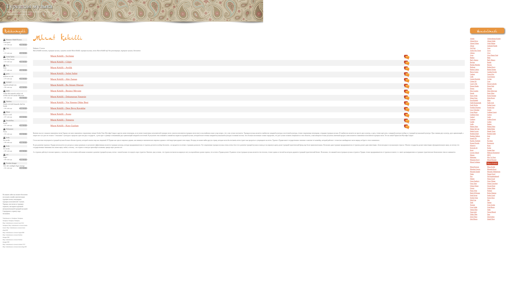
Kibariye (472, 145)
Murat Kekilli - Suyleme (62, 56)
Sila (488, 200)
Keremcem (490, 143)
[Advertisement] (471, 9)
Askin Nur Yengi (475, 50)
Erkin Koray (491, 98)
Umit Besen (491, 207)
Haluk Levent (474, 131)
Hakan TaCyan (474, 129)
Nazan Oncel (491, 174)
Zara (488, 214)
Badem (472, 58)
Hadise (489, 124)
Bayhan (472, 62)
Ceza (488, 81)
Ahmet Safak (491, 41)
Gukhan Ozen (474, 115)
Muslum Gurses (475, 169)
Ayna (471, 55)
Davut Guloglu (492, 84)
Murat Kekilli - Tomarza (62, 119)
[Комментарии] (406, 57)
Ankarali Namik (492, 46)
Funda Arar (490, 107)
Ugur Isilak (473, 207)
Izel (488, 138)
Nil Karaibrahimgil (493, 176)
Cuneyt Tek (473, 84)
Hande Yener (491, 131)
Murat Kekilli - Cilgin (61, 61)
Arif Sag (472, 48)
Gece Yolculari (474, 110)
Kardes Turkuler (475, 141)
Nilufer (472, 179)
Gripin (489, 110)
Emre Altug (490, 93)
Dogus (472, 88)
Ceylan (489, 79)
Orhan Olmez (474, 186)
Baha (488, 58)
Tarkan (489, 202)
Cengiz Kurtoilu (475, 79)
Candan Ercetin (492, 72)
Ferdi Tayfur (474, 105)
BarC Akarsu (474, 60)
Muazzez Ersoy (475, 160)
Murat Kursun (474, 167)
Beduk (489, 62)
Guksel (472, 117)
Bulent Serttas (491, 69)
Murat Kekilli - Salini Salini (63, 73)
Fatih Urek (490, 103)
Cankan (472, 74)
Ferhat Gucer (491, 105)
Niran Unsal (491, 179)
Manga (472, 155)
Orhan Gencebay (492, 183)
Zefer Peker (473, 217)
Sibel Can (473, 200)
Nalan (472, 174)
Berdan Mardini (475, 65)
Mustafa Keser (491, 169)
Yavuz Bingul (491, 212)
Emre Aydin (473, 96)
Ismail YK (473, 138)
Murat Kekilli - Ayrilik (61, 67)
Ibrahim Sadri (491, 134)
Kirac (489, 145)
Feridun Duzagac (475, 107)
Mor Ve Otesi (491, 157)
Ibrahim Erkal (474, 134)
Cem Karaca (491, 77)
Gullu (472, 124)
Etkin (488, 100)
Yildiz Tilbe (473, 214)
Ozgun (472, 188)
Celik (471, 77)
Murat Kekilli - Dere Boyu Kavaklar (67, 108)
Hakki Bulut (491, 129)
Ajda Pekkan (491, 43)
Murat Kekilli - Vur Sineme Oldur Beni (69, 102)
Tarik (471, 202)
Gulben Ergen (491, 119)
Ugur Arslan (491, 205)
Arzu (488, 48)
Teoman (472, 205)
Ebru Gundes (474, 91)
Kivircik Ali (473, 148)
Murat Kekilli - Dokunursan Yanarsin (68, 96)
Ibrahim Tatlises (475, 136)
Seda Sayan (473, 195)
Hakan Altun (474, 126)
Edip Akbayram (492, 91)
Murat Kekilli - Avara (60, 114)
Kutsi (471, 150)
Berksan (472, 67)
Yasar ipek (473, 212)
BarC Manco (491, 60)
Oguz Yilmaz (491, 181)
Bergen (489, 65)
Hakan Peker (491, 126)
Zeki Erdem (490, 217)
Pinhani (489, 191)
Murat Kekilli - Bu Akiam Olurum (66, 85)
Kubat (489, 148)
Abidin (472, 39)
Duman (489, 88)
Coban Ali (473, 81)
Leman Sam (491, 150)
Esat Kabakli (474, 100)
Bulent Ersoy (491, 67)
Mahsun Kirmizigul (493, 153)
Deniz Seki (490, 86)
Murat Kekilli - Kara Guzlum (64, 125)
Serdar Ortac (474, 198)
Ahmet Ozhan (474, 43)
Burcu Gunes (474, 72)
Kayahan (490, 141)
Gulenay (472, 119)
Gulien (489, 122)
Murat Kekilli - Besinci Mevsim (65, 90)
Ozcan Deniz (491, 186)
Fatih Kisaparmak (475, 103)
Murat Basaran (491, 160)
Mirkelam (473, 157)
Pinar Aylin (473, 191)
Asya (488, 50)
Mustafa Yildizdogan (493, 172)
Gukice (489, 115)
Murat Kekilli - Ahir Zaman (63, 79)
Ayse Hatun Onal (492, 55)
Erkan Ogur (473, 98)
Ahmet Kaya (474, 41)
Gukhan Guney (492, 112)
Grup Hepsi (473, 112)
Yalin (488, 210)
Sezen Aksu (491, 198)
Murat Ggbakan (475, 162)
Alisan (472, 46)
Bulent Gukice (474, 69)
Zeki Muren (473, 219)
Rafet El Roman (475, 193)
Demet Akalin (474, 86)
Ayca (488, 53)
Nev (471, 176)
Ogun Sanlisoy (474, 181)
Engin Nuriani (491, 96)
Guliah (472, 122)
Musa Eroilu (491, 167)
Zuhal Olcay (491, 219)
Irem (488, 136)
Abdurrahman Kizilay (494, 39)
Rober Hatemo (491, 193)
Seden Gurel (491, 195)
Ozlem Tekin (491, 188)
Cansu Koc (490, 74)
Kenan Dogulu (474, 143)
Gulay (489, 117)
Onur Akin (473, 183)
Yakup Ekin (473, 210)
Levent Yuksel (474, 153)
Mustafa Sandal (475, 172)
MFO (489, 155)
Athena (472, 53)
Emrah (472, 93)
